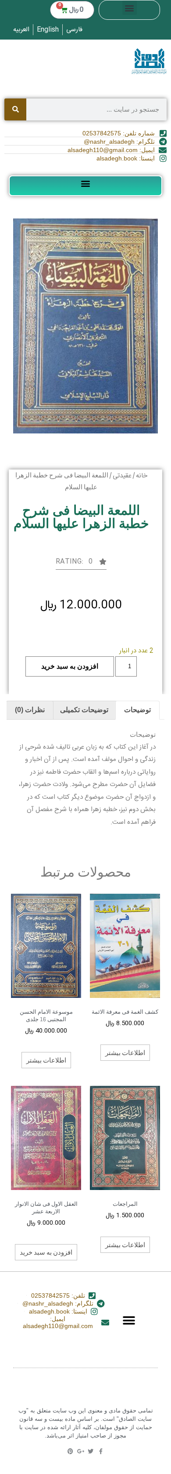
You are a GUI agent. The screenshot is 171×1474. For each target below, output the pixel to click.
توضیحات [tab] (137, 709)
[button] (129, 7)
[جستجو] (15, 109)
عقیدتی (122, 475)
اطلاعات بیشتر (125, 1052)
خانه (141, 475)
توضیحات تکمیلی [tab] (84, 709)
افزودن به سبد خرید (69, 666)
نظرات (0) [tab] (30, 709)
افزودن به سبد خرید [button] (46, 1252)
